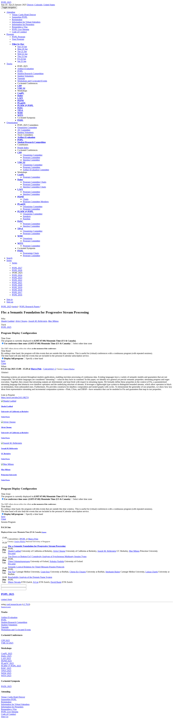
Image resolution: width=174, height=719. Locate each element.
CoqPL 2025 (6, 653)
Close (3, 363)
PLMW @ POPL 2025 (11, 666)
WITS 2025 (6, 675)
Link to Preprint (8, 395)
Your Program (18, 39)
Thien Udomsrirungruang (19, 561)
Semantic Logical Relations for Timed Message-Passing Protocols (36, 567)
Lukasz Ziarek (151, 572)
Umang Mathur (68, 369)
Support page (6, 607)
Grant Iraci (45, 572)
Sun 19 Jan (22, 46)
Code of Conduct (19, 32)
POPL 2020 (17, 285)
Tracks (9, 64)
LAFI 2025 (6, 658)
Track (3, 325)
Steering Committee (31, 160)
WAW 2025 (6, 673)
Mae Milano (53, 321)
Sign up (10, 302)
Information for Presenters (23, 24)
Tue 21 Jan (22, 51)
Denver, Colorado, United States (41, 5)
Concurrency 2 (49, 369)
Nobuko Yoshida (57, 561)
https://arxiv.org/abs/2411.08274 (15, 397)
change (44, 532)
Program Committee (31, 157)
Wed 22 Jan (22, 54)
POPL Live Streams (20, 29)
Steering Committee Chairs (34, 187)
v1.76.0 (26, 604)
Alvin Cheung (21, 321)
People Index (23, 147)
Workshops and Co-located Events (32, 81)
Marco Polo (36, 369)
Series (14, 263)
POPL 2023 (17, 278)
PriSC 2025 (6, 668)
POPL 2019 (17, 287)
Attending (11, 12)
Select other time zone (82, 343)
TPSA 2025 (6, 671)
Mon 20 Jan (22, 49)
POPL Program (18, 37)
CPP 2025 (5, 640)
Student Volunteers (25, 76)
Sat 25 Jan (21, 61)
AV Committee (23, 130)
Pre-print (11, 553)
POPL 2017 (17, 292)
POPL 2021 (17, 282)
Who (3, 319)
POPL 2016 (17, 295)
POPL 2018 (17, 290)
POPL (20, 71)
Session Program (8, 522)
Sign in (10, 299)
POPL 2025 (6, 306)
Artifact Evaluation (25, 68)
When (3, 366)
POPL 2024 (17, 275)
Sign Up (4, 716)
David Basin (56, 582)
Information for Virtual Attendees (26, 22)
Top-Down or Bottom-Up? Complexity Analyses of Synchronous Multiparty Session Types (47, 556)
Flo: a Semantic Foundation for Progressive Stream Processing (37, 546)
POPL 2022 (17, 280)
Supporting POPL (19, 17)
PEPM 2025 (6, 661)
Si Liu (35, 582)
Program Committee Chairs (34, 182)
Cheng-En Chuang (78, 572)
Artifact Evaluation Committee (36, 170)
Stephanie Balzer (112, 572)
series (15, 306)
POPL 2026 (17, 270)
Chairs (25, 199)
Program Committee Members (36, 201)
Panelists (26, 219)
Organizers (27, 238)
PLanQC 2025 (7, 663)
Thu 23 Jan (22, 56)
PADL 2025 (6, 686)
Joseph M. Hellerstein (37, 321)
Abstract (4, 372)
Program (10, 34)
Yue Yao (11, 572)
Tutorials (21, 78)
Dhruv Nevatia (14, 582)
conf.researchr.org (14, 604)
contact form (6, 599)
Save (3, 361)
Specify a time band (34, 358)
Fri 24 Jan (21, 59)
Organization (12, 122)
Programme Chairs (31, 253)
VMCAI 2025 (7, 643)
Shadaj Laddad (7, 321)
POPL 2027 (17, 268)
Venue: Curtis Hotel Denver (24, 14)
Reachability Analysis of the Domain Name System (30, 577)
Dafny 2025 (6, 656)
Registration (17, 19)
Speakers (27, 216)
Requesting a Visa (19, 27)
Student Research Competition (30, 73)
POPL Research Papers (30, 306)
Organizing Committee (27, 127)
